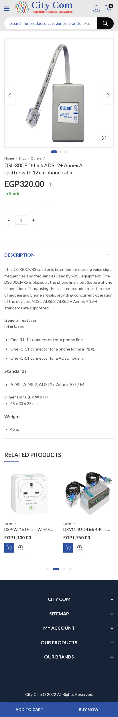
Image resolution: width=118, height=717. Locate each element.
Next (108, 95)
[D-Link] (27, 206)
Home (9, 158)
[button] (47, 568)
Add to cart (29, 709)
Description (19, 254)
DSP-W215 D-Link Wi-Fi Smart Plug (35, 529)
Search (105, 23)
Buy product (9, 548)
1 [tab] (54, 151)
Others (36, 158)
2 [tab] (60, 151)
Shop (22, 158)
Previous (10, 95)
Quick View (21, 548)
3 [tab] (65, 151)
